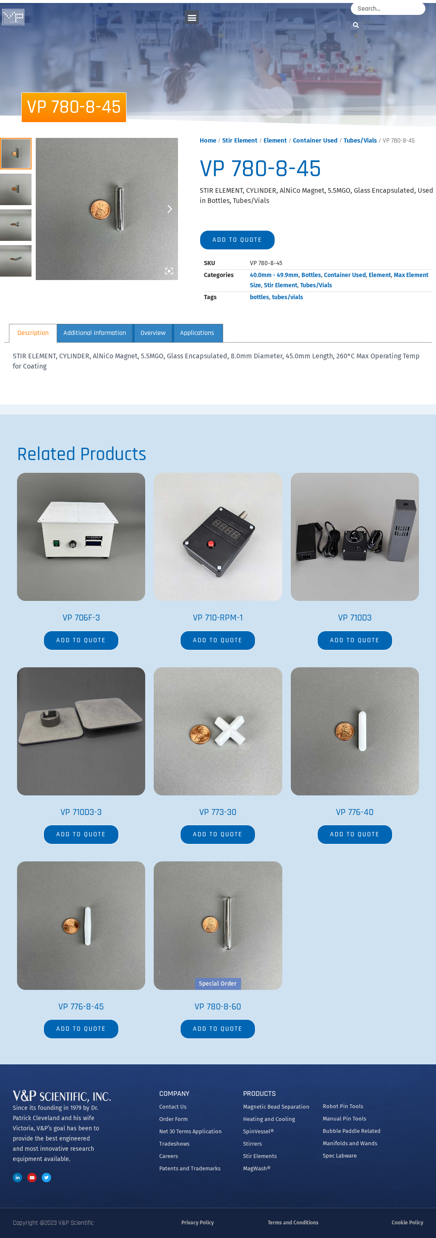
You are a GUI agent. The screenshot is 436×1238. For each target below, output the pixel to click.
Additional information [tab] (94, 333)
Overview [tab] (153, 333)
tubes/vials (287, 297)
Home (208, 140)
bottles (259, 297)
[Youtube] (32, 1177)
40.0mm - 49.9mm (274, 275)
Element (275, 140)
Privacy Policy (197, 1223)
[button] (192, 17)
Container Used (315, 140)
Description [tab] (33, 333)
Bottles (311, 275)
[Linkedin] (17, 1177)
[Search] (358, 25)
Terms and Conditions (293, 1223)
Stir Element (240, 140)
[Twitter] (46, 1177)
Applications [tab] (197, 333)
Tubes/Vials (360, 140)
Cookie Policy (407, 1223)
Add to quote (237, 239)
